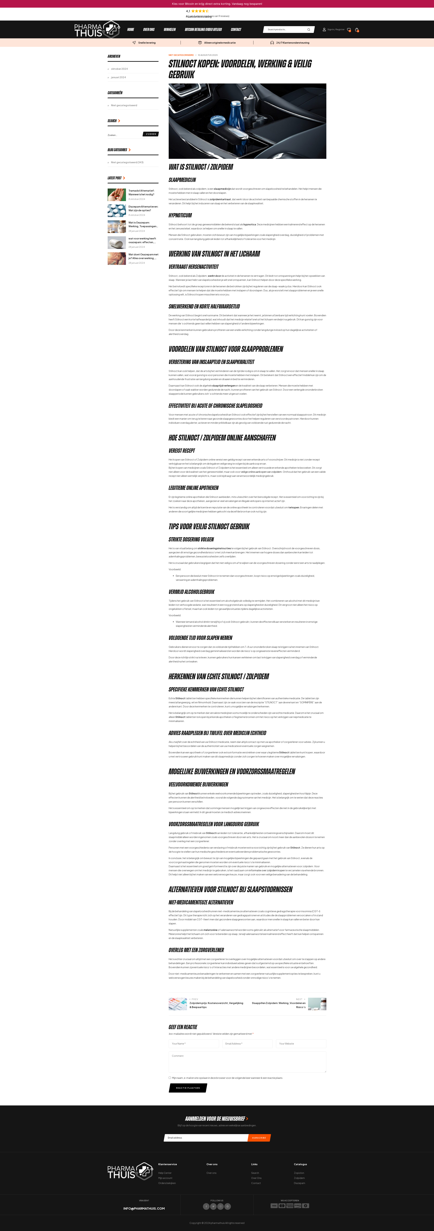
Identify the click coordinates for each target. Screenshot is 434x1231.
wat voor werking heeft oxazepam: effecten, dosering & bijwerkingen (143, 242)
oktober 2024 (119, 68)
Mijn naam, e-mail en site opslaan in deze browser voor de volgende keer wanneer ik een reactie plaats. (227, 1077)
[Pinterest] (227, 1206)
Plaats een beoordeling (199, 16)
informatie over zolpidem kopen (267, 870)
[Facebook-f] (206, 1206)
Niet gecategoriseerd (181, 55)
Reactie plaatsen (188, 1088)
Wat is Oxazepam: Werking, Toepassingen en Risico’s (142, 226)
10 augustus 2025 (208, 55)
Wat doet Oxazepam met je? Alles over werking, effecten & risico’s (144, 258)
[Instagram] (220, 1206)
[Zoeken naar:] (133, 134)
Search (309, 29)
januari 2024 (118, 77)
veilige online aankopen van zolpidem (261, 471)
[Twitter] (213, 1206)
